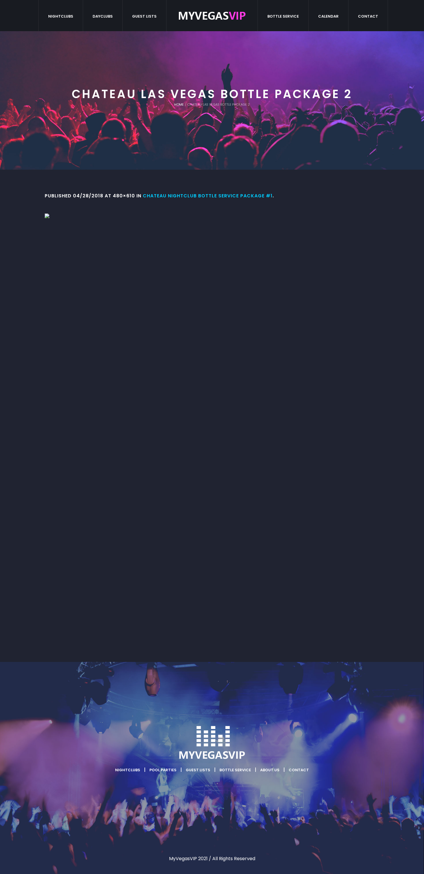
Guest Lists (198, 770)
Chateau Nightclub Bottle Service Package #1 (208, 195)
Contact (299, 770)
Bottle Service (235, 770)
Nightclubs (127, 770)
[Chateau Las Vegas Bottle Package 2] (212, 426)
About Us (269, 770)
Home (179, 104)
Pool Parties (163, 770)
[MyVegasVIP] (212, 742)
